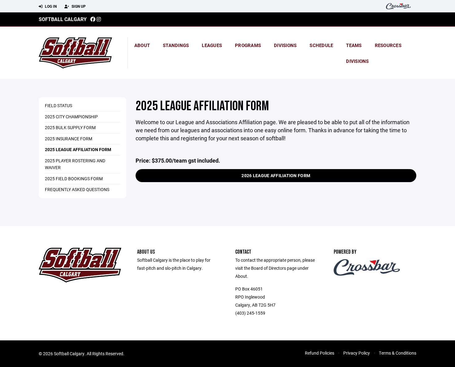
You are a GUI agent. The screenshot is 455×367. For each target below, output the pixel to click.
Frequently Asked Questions (77, 189)
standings (176, 45)
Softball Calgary (63, 19)
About (142, 45)
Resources (388, 45)
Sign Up (78, 6)
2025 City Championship (71, 117)
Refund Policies (319, 353)
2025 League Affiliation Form (78, 149)
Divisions (285, 45)
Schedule (321, 45)
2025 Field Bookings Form (74, 178)
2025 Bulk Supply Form (70, 127)
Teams (354, 45)
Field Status (58, 105)
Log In (50, 6)
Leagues (212, 45)
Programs (248, 45)
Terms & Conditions (397, 353)
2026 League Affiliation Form (275, 175)
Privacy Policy (356, 353)
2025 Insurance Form (68, 139)
